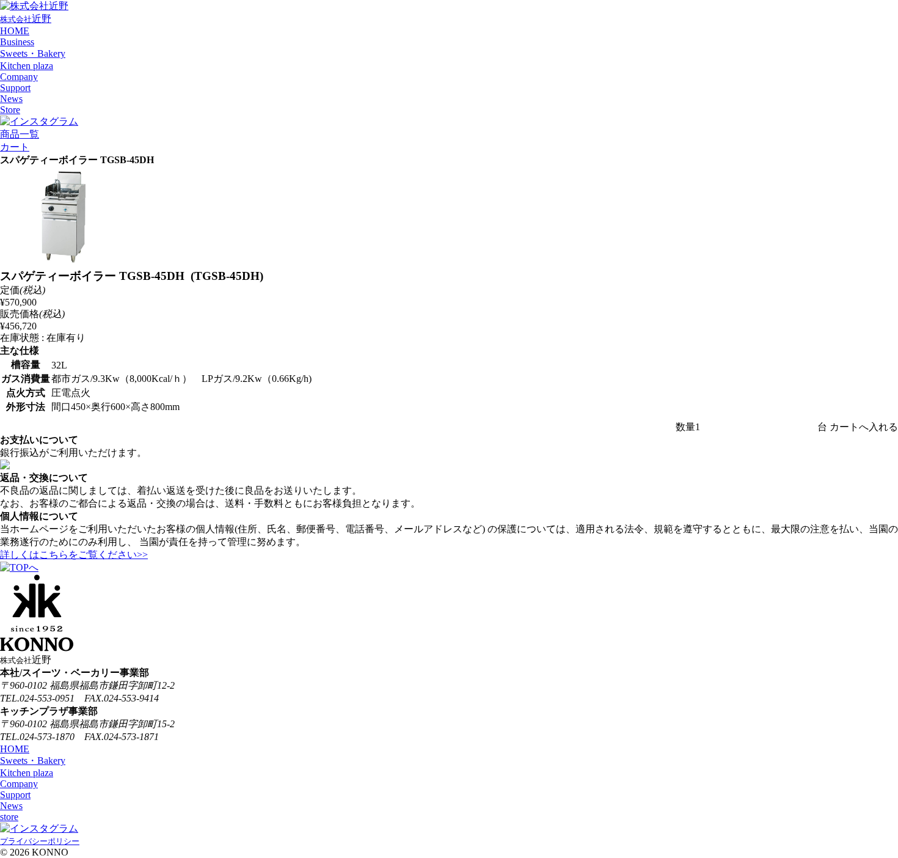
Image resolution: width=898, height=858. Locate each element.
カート (14, 147)
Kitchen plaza (26, 66)
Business (17, 42)
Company (19, 77)
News (11, 99)
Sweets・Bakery (32, 53)
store (9, 817)
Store (10, 110)
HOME (14, 31)
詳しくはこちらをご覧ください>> (74, 554)
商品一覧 (19, 134)
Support (15, 87)
